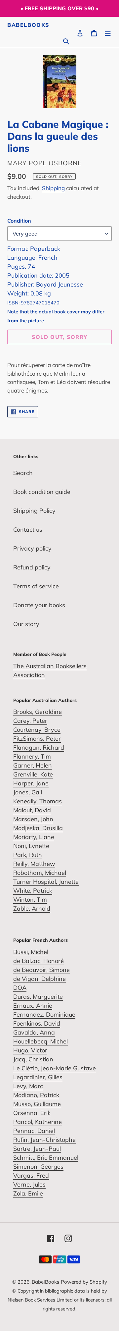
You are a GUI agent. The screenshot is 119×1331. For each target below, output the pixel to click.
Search (23, 473)
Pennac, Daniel (34, 1131)
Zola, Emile (28, 1193)
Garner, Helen (32, 765)
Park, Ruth (27, 855)
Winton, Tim (30, 899)
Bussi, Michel (30, 952)
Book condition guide (41, 492)
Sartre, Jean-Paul (37, 1148)
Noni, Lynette (31, 846)
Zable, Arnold (31, 908)
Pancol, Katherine (37, 1122)
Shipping (53, 188)
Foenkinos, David (36, 1023)
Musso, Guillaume (37, 1104)
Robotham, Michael (39, 873)
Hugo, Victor (30, 1050)
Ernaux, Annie (32, 1005)
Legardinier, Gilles (37, 1077)
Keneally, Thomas (37, 801)
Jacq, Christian (33, 1059)
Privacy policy (32, 548)
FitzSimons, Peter (37, 738)
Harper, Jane (31, 783)
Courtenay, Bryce (36, 729)
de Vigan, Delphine (39, 979)
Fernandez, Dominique (44, 1014)
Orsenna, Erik (32, 1113)
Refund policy (32, 567)
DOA (19, 987)
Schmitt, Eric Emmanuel (45, 1157)
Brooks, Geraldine (37, 712)
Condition (19, 220)
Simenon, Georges (38, 1166)
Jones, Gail (27, 792)
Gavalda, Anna (34, 1032)
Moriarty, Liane (33, 837)
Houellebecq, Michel (40, 1041)
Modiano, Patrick (36, 1095)
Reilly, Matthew (34, 864)
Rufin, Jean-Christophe (44, 1140)
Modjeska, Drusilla (38, 828)
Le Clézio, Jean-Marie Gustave (54, 1068)
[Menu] (108, 32)
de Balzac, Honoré (38, 961)
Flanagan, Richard (38, 747)
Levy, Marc (28, 1086)
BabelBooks (28, 25)
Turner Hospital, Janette (46, 881)
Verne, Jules (29, 1184)
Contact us (27, 529)
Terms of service (36, 586)
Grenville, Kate (33, 774)
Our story (26, 624)
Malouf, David (32, 810)
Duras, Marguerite (38, 996)
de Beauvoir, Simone (41, 970)
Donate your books (39, 605)
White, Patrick (32, 890)
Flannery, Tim (32, 756)
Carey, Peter (30, 720)
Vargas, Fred (31, 1175)
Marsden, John (33, 819)
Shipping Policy (34, 510)
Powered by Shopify (84, 1282)
